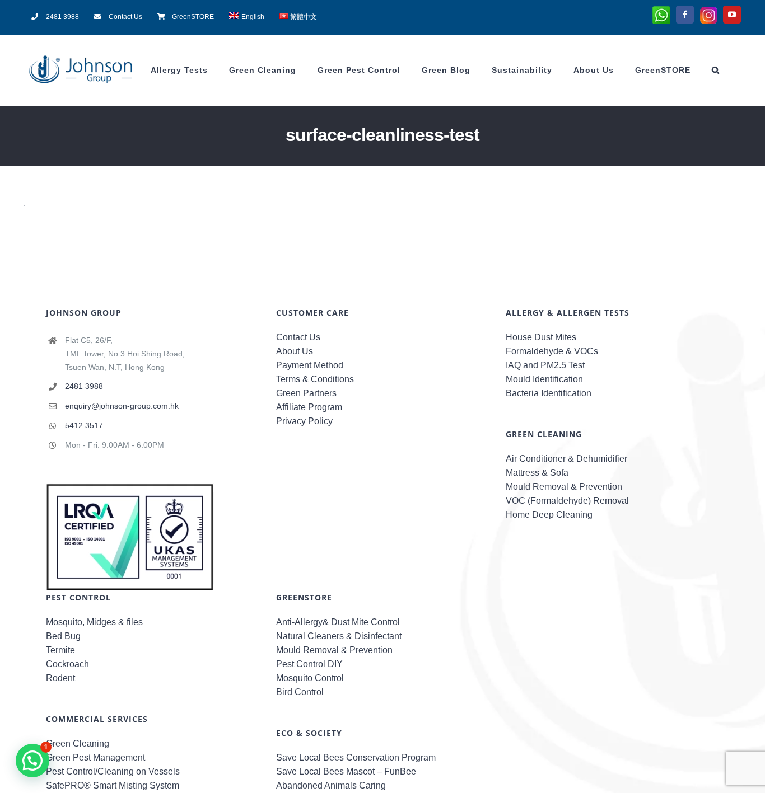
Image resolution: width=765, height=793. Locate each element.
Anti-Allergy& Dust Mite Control (338, 622)
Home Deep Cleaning (549, 514)
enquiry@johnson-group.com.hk (122, 405)
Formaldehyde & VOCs (552, 351)
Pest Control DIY (309, 664)
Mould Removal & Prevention (564, 486)
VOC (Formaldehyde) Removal (567, 500)
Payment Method (309, 365)
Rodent (60, 678)
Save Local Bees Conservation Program (356, 757)
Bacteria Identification (548, 393)
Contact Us (298, 337)
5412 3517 (84, 425)
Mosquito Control (310, 678)
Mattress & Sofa (537, 472)
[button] (716, 70)
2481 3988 (84, 386)
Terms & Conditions (315, 379)
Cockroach (67, 664)
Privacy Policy (304, 421)
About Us (294, 351)
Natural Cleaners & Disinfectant (339, 636)
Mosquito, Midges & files (94, 622)
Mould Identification (544, 379)
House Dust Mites (541, 337)
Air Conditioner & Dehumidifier (566, 458)
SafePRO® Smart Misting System (112, 785)
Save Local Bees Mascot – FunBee (346, 771)
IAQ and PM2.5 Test (545, 365)
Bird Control (300, 692)
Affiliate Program (309, 407)
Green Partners (306, 393)
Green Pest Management (95, 757)
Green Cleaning (77, 743)
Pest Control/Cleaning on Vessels (113, 771)
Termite (60, 650)
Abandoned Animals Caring (331, 785)
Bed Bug (63, 636)
